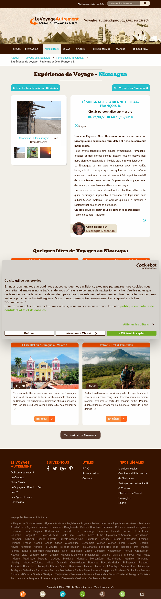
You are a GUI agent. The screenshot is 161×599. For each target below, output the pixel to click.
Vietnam (81, 578)
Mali (139, 554)
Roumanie (75, 566)
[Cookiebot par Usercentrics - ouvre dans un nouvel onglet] (139, 266)
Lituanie (54, 554)
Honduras (25, 547)
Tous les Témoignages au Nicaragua (35, 88)
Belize (83, 527)
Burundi (67, 531)
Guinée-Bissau (116, 543)
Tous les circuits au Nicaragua (80, 434)
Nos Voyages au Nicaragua (131, 88)
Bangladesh (71, 527)
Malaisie (117, 554)
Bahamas (43, 527)
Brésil (28, 531)
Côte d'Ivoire (141, 535)
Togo (111, 574)
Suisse (144, 570)
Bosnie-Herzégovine (137, 527)
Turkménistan (18, 578)
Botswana (16, 531)
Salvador (28, 570)
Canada (115, 531)
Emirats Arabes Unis (71, 539)
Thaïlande (100, 574)
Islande (15, 550)
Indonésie (126, 547)
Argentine (118, 523)
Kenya (128, 550)
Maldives (129, 554)
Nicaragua (142, 558)
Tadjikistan (61, 574)
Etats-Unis (130, 539)
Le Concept (17, 477)
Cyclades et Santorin (118, 535)
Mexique (55, 558)
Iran (136, 547)
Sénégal (47, 574)
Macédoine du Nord (72, 554)
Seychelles (65, 570)
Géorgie (144, 543)
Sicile (78, 570)
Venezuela (68, 578)
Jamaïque (76, 550)
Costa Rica (67, 535)
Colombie (16, 535)
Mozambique (114, 558)
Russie (87, 566)
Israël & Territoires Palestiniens (40, 550)
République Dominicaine (120, 566)
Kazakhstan (114, 550)
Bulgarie (38, 531)
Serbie (53, 570)
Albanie (37, 523)
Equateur (91, 539)
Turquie (33, 578)
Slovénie (119, 570)
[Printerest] (71, 469)
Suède (36, 574)
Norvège (15, 562)
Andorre (59, 523)
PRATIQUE (120, 49)
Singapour (106, 570)
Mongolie (82, 558)
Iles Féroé (105, 547)
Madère (106, 554)
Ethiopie (143, 539)
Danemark (16, 539)
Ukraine (43, 578)
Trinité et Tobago (127, 574)
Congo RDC (31, 535)
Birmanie (107, 527)
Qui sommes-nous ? (22, 472)
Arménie (131, 523)
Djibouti (29, 539)
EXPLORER (80, 49)
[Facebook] (49, 469)
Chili (137, 531)
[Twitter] (55, 469)
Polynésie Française (22, 566)
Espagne (105, 539)
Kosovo (15, 554)
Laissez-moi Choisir (78, 333)
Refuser (29, 333)
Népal (50, 562)
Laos (24, 554)
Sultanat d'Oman (20, 574)
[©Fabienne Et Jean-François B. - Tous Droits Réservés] (19, 152)
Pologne (143, 562)
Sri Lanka (132, 570)
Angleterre (72, 523)
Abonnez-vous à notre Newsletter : (92, 4)
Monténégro (96, 558)
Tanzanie (75, 574)
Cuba (100, 535)
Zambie (92, 578)
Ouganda (62, 562)
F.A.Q (85, 468)
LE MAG (66, 49)
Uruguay (55, 578)
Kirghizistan (141, 550)
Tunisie (144, 574)
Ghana (48, 543)
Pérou (53, 566)
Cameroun (103, 531)
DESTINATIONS (32, 49)
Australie (143, 523)
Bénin (77, 531)
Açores (31, 527)
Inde (115, 547)
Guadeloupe (72, 543)
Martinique (29, 558)
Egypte (52, 539)
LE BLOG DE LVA (140, 49)
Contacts (87, 478)
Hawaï (14, 547)
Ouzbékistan (77, 562)
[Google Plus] (63, 469)
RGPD (122, 503)
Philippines (129, 562)
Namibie (129, 558)
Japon (88, 550)
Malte (147, 554)
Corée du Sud (49, 535)
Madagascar (92, 554)
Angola (85, 523)
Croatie (81, 535)
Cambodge (89, 531)
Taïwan (88, 574)
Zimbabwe (105, 578)
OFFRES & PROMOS (101, 49)
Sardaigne (41, 570)
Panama (93, 562)
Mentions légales (128, 468)
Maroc (16, 558)
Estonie (117, 539)
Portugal (42, 566)
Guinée (101, 543)
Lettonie (34, 554)
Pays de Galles (110, 562)
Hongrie (38, 547)
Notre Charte (18, 482)
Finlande (15, 543)
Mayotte (42, 558)
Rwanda (99, 566)
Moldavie (68, 558)
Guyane (132, 543)
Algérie (48, 523)
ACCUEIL (17, 49)
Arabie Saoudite (100, 523)
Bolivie (119, 527)
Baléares (56, 527)
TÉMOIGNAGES (52, 49)
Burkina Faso (52, 531)
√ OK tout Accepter (132, 333)
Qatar (63, 566)
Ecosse (41, 539)
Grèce (58, 543)
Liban (44, 554)
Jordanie (100, 550)
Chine (145, 531)
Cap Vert (127, 531)
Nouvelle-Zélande (33, 562)
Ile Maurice (51, 547)
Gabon (38, 543)
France (27, 543)
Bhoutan (95, 527)
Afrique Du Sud (21, 523)
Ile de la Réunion (69, 547)
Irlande (145, 547)
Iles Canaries (89, 547)
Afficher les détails (136, 324)
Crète (91, 535)
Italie (65, 550)
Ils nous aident (90, 473)
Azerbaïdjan (17, 527)
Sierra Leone (91, 570)
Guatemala (88, 543)
